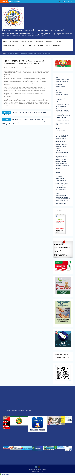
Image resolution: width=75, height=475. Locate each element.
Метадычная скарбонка (63, 104)
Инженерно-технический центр (11, 49)
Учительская (58, 41)
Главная (5, 41)
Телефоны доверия (60, 86)
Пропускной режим (60, 133)
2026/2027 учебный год (44, 45)
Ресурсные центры (60, 88)
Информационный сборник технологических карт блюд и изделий (63, 167)
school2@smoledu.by (46, 34)
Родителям (49, 41)
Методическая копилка (63, 120)
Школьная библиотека (61, 187)
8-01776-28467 (45, 33)
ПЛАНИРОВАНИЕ (61, 117)
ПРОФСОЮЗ (23, 45)
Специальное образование (10, 45)
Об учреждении (14, 41)
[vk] (71, 1)
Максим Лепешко (20, 67)
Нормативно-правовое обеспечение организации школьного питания (62, 158)
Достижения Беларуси (61, 189)
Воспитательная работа (27, 41)
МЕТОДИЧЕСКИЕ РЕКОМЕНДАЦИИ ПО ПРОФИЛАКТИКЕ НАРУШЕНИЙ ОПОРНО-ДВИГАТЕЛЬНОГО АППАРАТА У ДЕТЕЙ (63, 182)
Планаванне (60, 101)
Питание (58, 150)
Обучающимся (39, 41)
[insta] (69, 1)
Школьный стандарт (60, 130)
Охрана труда (56, 45)
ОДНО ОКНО (32, 45)
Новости (29, 67)
